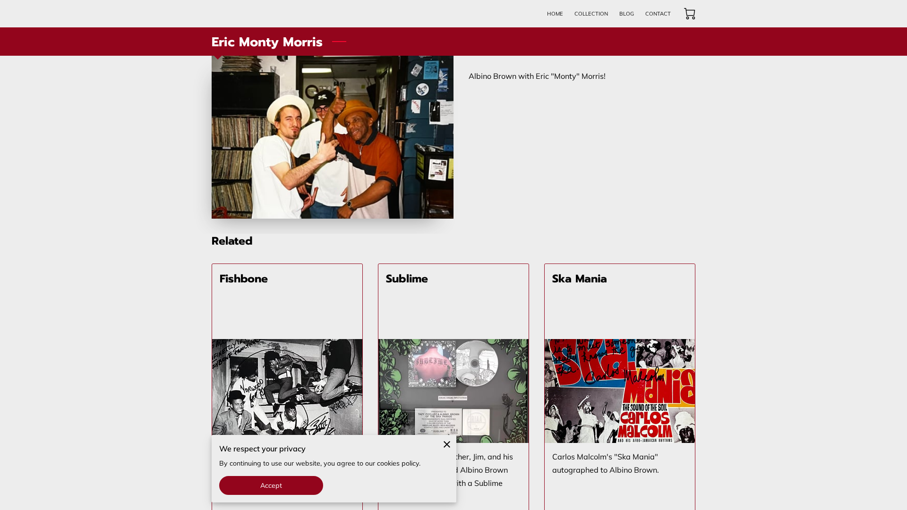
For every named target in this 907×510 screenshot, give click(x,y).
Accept (271, 485)
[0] (689, 13)
